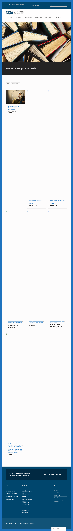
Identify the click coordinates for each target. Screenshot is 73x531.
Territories (9, 17)
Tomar (11, 452)
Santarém (52, 203)
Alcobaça (10, 106)
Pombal (20, 322)
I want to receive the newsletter (52, 474)
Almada (13, 106)
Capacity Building (28, 17)
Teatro (37, 322)
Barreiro (17, 106)
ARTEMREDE (19, 12)
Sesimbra (31, 203)
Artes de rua (20, 445)
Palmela (38, 202)
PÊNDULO (32, 326)
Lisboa (33, 202)
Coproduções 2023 (39, 321)
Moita (36, 202)
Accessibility (57, 493)
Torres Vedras (11, 324)
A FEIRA (10, 454)
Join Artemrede (35, 5)
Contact (56, 497)
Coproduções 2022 (11, 446)
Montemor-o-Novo (57, 202)
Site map (56, 490)
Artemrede (47, 17)
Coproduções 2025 (12, 107)
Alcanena (14, 443)
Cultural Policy (38, 17)
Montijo (17, 322)
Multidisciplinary (17, 448)
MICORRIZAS (33, 205)
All (8, 83)
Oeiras (17, 107)
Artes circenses (14, 445)
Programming (18, 17)
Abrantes (52, 321)
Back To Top (32, 523)
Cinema (63, 321)
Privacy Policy (57, 495)
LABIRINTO (53, 205)
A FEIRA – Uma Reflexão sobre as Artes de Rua (56, 326)
